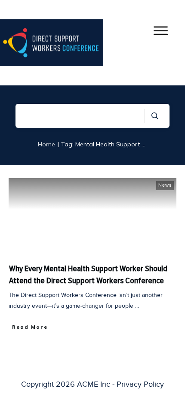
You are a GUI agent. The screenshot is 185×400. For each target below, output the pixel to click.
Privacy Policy (140, 384)
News (165, 185)
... (137, 306)
